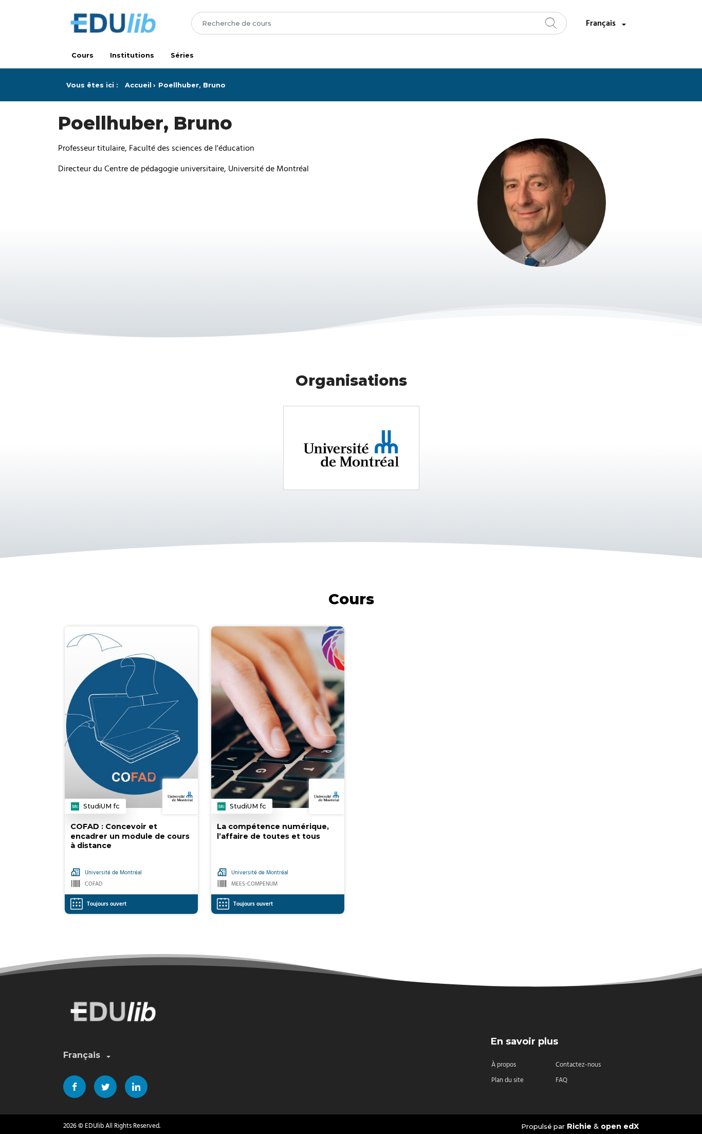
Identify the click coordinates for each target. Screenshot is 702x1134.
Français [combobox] (601, 23)
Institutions (132, 55)
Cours (82, 55)
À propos (503, 1064)
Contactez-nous (578, 1064)
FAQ (561, 1080)
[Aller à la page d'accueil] (113, 23)
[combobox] (379, 23)
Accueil (138, 85)
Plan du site (507, 1080)
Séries (182, 55)
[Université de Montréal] (351, 448)
